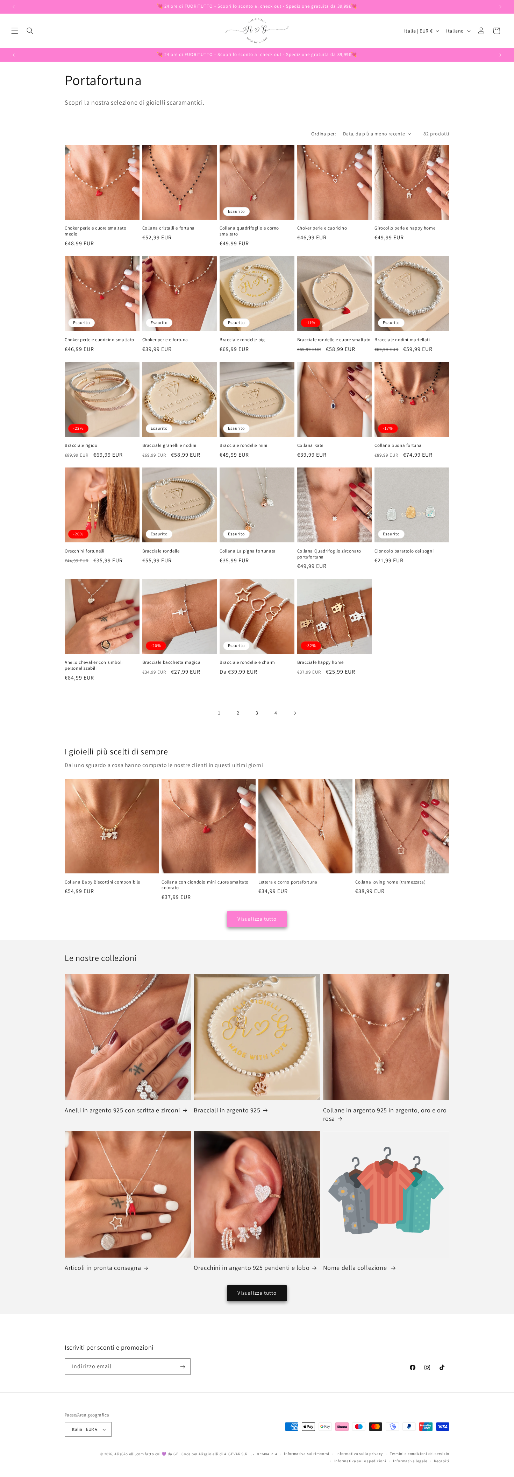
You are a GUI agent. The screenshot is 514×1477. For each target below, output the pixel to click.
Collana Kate (310, 445)
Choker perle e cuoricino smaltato (99, 340)
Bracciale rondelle (161, 551)
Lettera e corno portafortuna (287, 882)
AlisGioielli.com (129, 1453)
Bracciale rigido (81, 445)
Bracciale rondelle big (242, 340)
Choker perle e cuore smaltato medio (95, 231)
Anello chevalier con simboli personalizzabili (94, 665)
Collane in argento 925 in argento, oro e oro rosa (385, 1114)
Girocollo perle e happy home (404, 228)
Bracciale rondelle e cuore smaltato (334, 340)
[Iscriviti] (182, 1366)
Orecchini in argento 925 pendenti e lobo (251, 1268)
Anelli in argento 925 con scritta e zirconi (122, 1110)
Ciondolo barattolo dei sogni (404, 551)
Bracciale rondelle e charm (247, 662)
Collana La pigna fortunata (248, 551)
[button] (14, 30)
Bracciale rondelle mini (243, 445)
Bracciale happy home (320, 662)
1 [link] (219, 712)
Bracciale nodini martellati (402, 340)
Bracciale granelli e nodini (169, 445)
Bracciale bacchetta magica (171, 662)
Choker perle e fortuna (165, 340)
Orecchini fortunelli (85, 551)
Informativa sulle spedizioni (360, 1460)
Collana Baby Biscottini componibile (102, 882)
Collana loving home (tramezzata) (390, 882)
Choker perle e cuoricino (322, 228)
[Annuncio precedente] (13, 6)
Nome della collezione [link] (355, 1268)
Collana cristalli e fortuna (168, 228)
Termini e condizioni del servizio (419, 1453)
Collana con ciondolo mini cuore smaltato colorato (205, 885)
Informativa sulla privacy (359, 1453)
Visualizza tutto (257, 918)
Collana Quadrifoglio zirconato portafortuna (329, 554)
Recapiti (441, 1460)
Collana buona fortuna (398, 445)
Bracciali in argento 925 (227, 1110)
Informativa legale (410, 1460)
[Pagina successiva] (294, 713)
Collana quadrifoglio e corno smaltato (249, 231)
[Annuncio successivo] (500, 6)
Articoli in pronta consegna (103, 1268)
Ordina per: (323, 134)
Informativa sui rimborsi (306, 1453)
